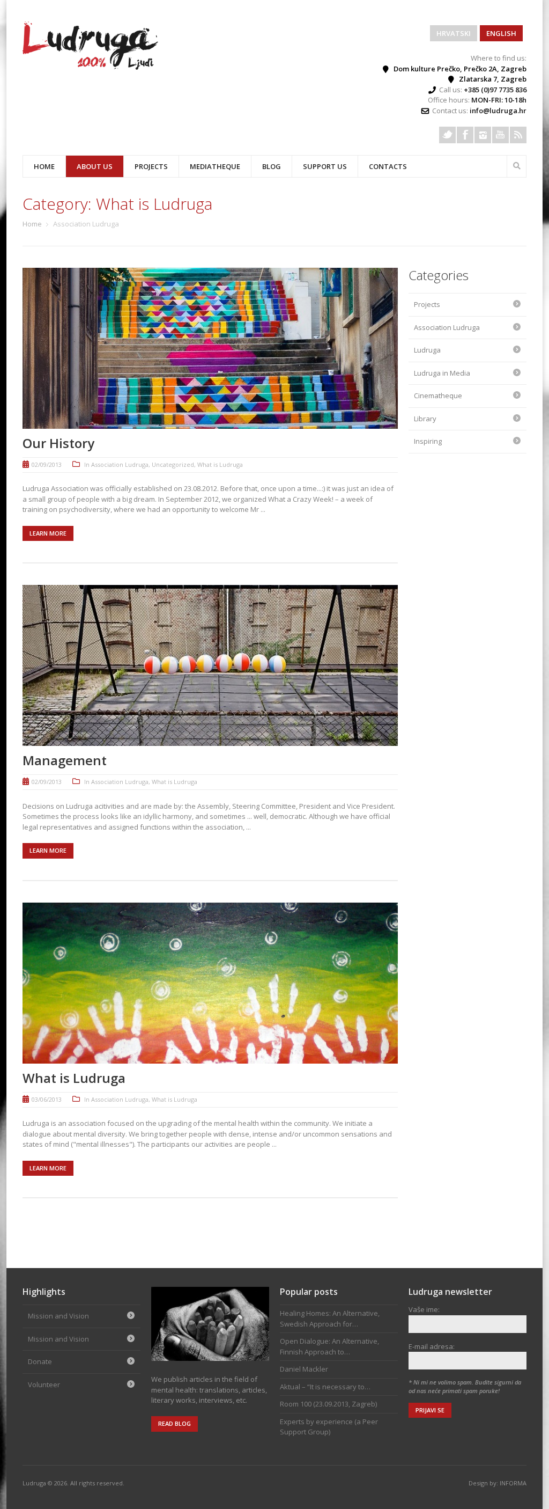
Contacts (388, 166)
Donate (40, 1361)
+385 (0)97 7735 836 (495, 89)
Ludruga (427, 350)
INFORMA (513, 1483)
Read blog (174, 1423)
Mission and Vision (58, 1316)
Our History (58, 443)
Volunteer (44, 1384)
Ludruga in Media (442, 373)
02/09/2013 (47, 464)
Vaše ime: (424, 1309)
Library (425, 418)
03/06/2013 (47, 1099)
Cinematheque (438, 395)
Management (65, 760)
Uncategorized (173, 464)
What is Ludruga (220, 464)
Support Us (325, 166)
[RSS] (518, 135)
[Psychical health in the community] (91, 67)
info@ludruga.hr (498, 110)
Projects (427, 304)
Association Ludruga (120, 464)
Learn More (47, 533)
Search (517, 165)
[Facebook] (465, 135)
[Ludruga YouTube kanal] (500, 135)
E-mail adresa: (432, 1346)
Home (44, 166)
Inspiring (428, 441)
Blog (271, 166)
